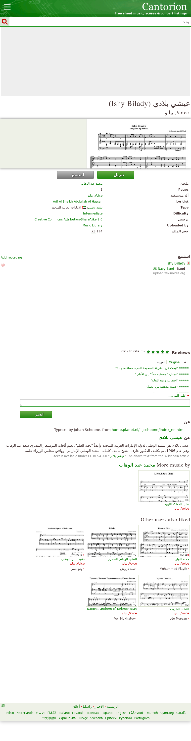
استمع (78, 174)
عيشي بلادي (117, 456)
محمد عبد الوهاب (91, 183)
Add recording (11, 257)
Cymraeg (167, 713)
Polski (10, 713)
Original (174, 362)
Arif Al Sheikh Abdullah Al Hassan (77, 201)
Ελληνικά (136, 713)
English (121, 713)
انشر (39, 414)
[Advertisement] (95, 61)
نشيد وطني (95, 207)
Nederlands (24, 713)
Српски (111, 718)
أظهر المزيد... (177, 395)
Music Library (92, 225)
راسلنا (87, 706)
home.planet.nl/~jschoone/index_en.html (148, 430)
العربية (161, 362)
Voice (98, 195)
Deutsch (151, 713)
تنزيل (119, 174)
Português (141, 718)
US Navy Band (163, 268)
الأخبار (99, 706)
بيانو (90, 195)
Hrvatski (78, 713)
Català (181, 713)
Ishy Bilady (175, 263)
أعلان (76, 706)
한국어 (40, 713)
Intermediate (92, 213)
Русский (125, 718)
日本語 (51, 713)
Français (93, 713)
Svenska (96, 718)
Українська (67, 718)
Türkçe (83, 718)
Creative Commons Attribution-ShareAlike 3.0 (68, 219)
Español (107, 713)
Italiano (64, 713)
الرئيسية (113, 706)
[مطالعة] (95, 143)
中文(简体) (49, 718)
